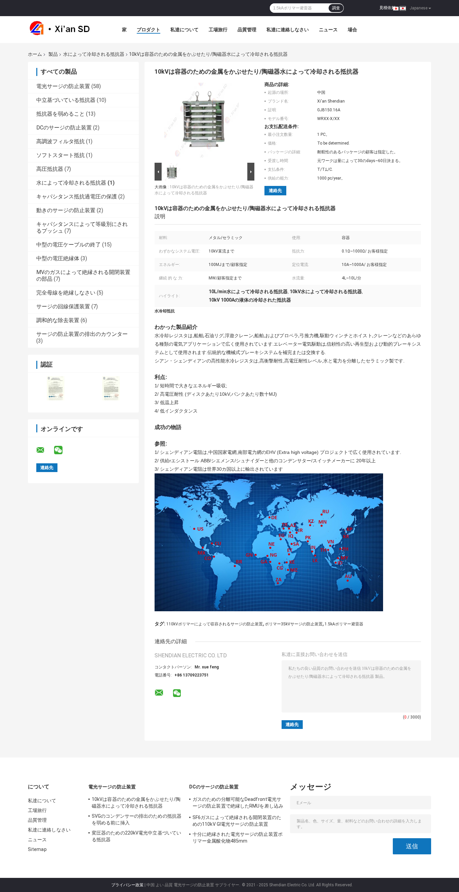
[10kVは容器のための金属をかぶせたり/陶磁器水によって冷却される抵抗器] (202, 121)
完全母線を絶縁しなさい (65, 292)
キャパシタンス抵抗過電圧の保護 (76, 196)
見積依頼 (387, 7)
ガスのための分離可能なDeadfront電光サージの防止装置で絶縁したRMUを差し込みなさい (238, 804)
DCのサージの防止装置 (64, 127)
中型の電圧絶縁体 (57, 258)
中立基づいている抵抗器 (65, 100)
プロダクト (148, 29)
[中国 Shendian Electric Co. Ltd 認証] (55, 388)
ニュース (328, 29)
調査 (336, 8)
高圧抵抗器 (49, 169)
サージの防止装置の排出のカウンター (82, 334)
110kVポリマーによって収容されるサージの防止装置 (214, 624)
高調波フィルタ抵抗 (60, 141)
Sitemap (37, 849)
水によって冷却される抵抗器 (93, 54)
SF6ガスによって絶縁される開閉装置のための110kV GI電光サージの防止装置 (237, 821)
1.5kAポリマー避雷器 (344, 624)
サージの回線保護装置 (63, 306)
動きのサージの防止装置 (65, 210)
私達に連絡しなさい (287, 29)
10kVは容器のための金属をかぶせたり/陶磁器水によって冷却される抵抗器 (136, 803)
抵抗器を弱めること (60, 114)
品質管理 (247, 29)
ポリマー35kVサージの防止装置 (294, 624)
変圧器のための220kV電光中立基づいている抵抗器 (136, 836)
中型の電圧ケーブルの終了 (68, 244)
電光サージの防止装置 (63, 86)
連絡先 (275, 190)
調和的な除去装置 (57, 320)
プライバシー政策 (127, 885)
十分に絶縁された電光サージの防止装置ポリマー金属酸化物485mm (238, 837)
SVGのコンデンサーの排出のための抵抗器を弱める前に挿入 (136, 819)
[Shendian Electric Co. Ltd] (65, 30)
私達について (184, 29)
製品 (53, 54)
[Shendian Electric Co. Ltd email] (44, 450)
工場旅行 (218, 29)
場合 (352, 29)
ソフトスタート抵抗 (60, 155)
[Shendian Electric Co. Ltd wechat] (62, 450)
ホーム (35, 54)
